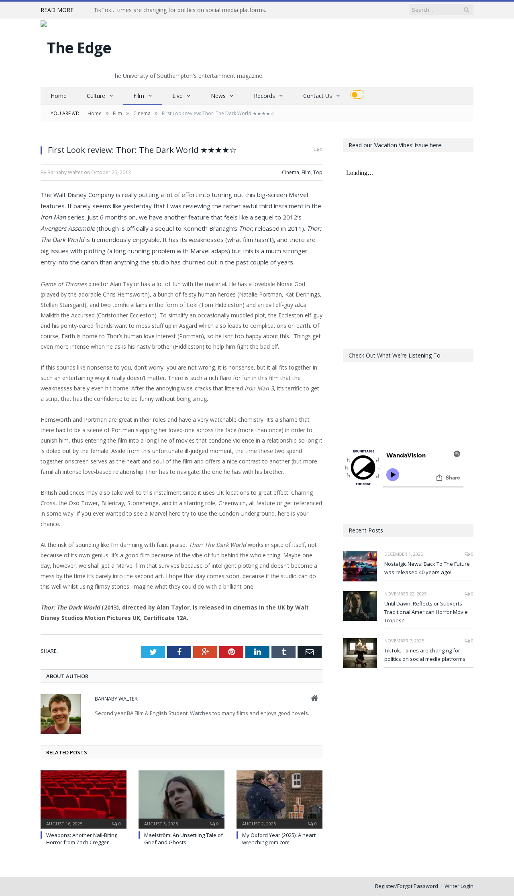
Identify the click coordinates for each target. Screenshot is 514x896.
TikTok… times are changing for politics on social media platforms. (180, 10)
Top (317, 172)
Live (177, 96)
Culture (96, 96)
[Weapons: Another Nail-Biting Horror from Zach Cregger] (83, 798)
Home (59, 96)
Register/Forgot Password (406, 886)
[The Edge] (76, 45)
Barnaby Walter (116, 698)
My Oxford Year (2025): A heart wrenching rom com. (279, 838)
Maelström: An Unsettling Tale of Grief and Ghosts (183, 838)
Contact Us (317, 96)
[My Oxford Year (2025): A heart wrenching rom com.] (279, 798)
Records (264, 96)
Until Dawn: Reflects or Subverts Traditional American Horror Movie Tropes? (426, 612)
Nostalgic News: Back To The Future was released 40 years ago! (427, 568)
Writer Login (459, 886)
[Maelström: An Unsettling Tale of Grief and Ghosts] (181, 798)
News (218, 96)
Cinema (290, 172)
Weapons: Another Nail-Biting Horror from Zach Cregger (81, 838)
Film (138, 96)
